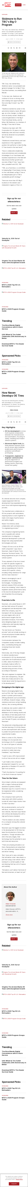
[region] (14, 1180)
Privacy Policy (19, 1179)
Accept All (14, 1183)
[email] (19, 48)
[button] (3, 5)
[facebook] (8, 48)
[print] (25, 48)
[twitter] (14, 48)
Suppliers (4, 14)
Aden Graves (14, 410)
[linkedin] (11, 48)
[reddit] (17, 48)
